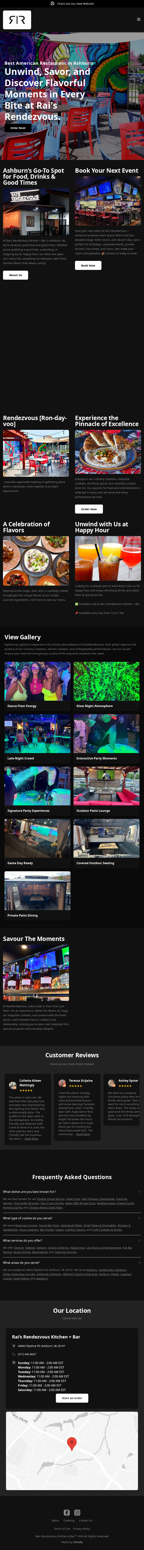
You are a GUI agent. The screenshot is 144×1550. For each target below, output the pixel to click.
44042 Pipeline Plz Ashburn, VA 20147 (41, 1346)
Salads (59, 1229)
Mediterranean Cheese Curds (115, 1203)
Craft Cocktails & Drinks (107, 1229)
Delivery (41, 1247)
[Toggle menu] (138, 19)
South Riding (21, 1278)
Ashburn (91, 1270)
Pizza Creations (29, 1229)
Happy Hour (77, 1247)
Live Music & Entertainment (103, 1247)
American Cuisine (26, 1225)
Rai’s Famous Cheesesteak (98, 1199)
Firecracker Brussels (26, 1203)
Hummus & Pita (12, 1207)
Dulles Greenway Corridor (19, 1274)
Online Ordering (58, 1247)
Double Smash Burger (50, 1199)
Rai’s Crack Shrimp (52, 1203)
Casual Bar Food (49, 1225)
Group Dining (22, 1252)
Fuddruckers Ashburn (112, 1270)
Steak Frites (73, 1199)
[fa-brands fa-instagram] (77, 1513)
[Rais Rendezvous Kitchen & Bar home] (17, 20)
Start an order (72, 1398)
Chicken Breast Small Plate (45, 1207)
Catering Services (65, 1252)
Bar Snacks (47, 1229)
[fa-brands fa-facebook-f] (67, 1513)
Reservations (40, 1252)
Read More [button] (31, 1138)
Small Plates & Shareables (100, 1225)
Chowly (78, 1542)
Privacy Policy (81, 1528)
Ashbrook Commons (49, 1274)
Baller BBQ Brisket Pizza (80, 1203)
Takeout (30, 1247)
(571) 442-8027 (27, 1354)
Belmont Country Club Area (80, 1274)
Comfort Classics (75, 1229)
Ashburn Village (109, 1274)
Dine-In (19, 1247)
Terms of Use (62, 1528)
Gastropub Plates (71, 1225)
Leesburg (42, 1278)
